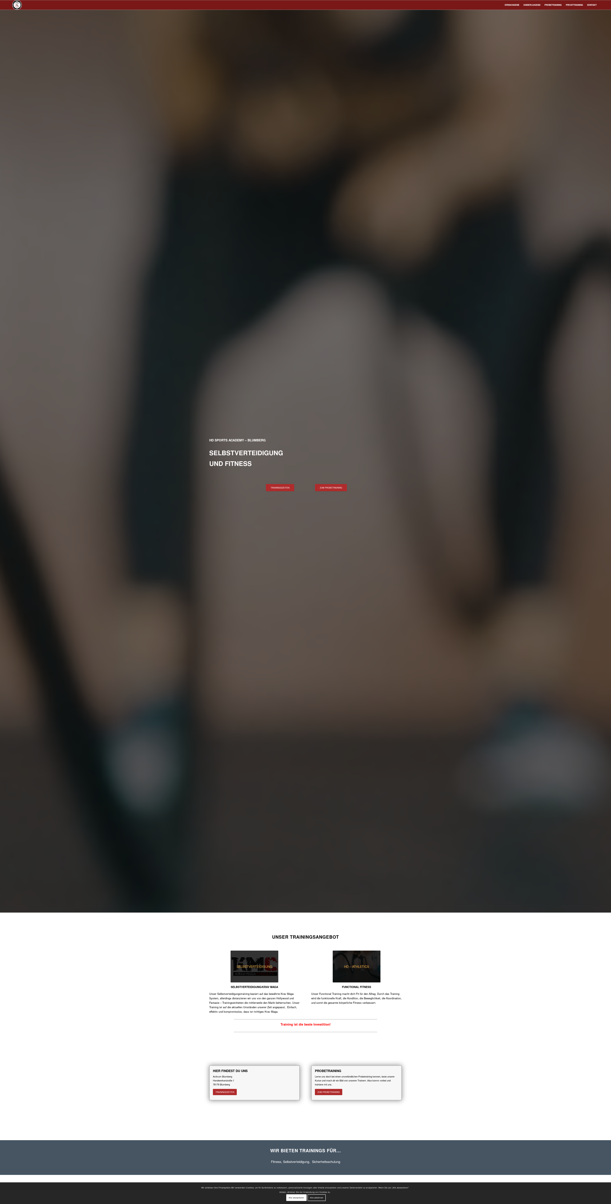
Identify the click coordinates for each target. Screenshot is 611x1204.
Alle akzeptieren (296, 1197)
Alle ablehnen (316, 1197)
